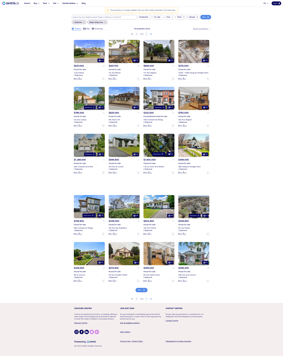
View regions (125, 332)
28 (172, 60)
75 (102, 154)
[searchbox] (103, 17)
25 (172, 107)
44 (206, 154)
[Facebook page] (81, 332)
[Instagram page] (76, 332)
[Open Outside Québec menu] (77, 3)
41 (206, 262)
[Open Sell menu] (58, 3)
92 (172, 154)
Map (88, 29)
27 (172, 262)
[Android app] (97, 332)
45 (206, 60)
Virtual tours (157, 154)
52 (102, 60)
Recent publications (200, 29)
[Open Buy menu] (39, 3)
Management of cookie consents (178, 341)
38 (137, 154)
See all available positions (130, 323)
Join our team (127, 308)
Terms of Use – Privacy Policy (131, 341)
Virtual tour (88, 107)
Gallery (78, 29)
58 (206, 107)
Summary (99, 29)
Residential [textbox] (143, 17)
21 (206, 215)
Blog (84, 3)
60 (102, 262)
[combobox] (104, 17)
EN (265, 3)
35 (137, 60)
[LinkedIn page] (86, 332)
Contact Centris (174, 308)
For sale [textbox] (157, 17)
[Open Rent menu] (49, 3)
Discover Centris (83, 308)
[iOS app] (92, 332)
